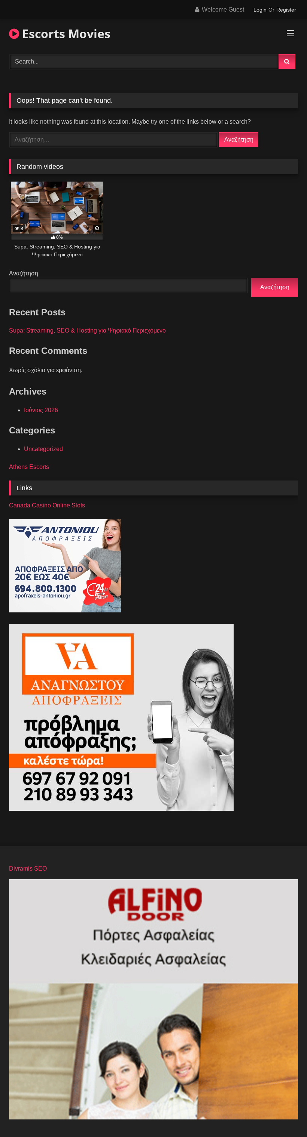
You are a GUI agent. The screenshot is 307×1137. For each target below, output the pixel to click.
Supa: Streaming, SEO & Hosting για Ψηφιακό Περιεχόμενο (87, 330)
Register (286, 10)
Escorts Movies (64, 33)
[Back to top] (284, 1114)
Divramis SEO (28, 868)
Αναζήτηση (23, 273)
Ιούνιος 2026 (41, 410)
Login (260, 10)
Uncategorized (43, 449)
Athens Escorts (29, 467)
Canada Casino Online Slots (47, 505)
